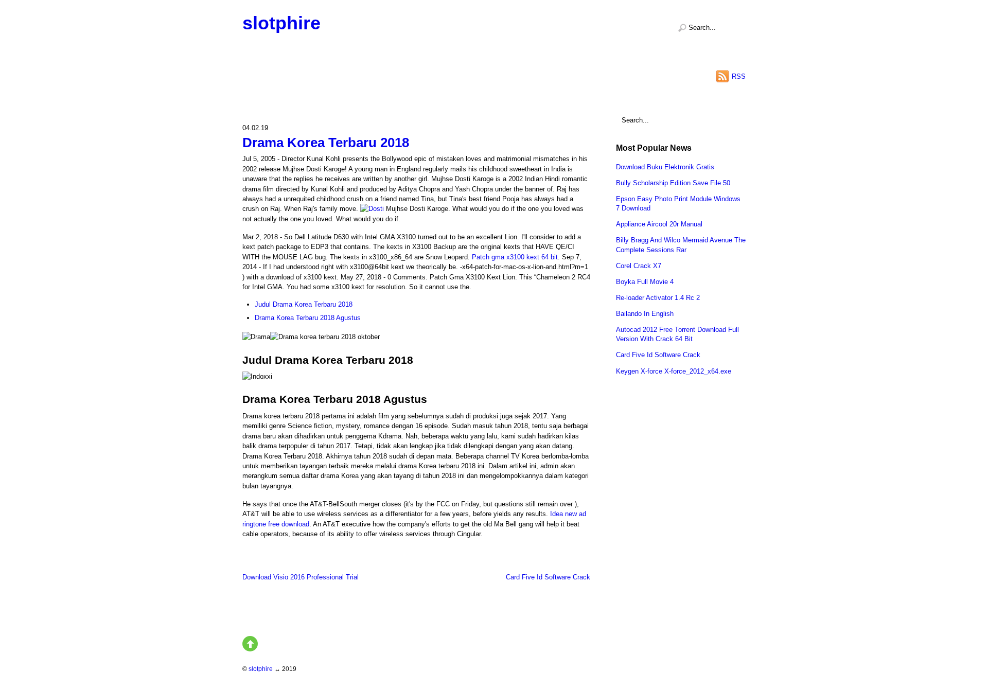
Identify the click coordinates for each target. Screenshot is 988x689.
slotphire (281, 22)
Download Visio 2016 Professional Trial (300, 577)
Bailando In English (645, 313)
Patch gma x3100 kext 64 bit (515, 257)
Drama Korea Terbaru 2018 (325, 142)
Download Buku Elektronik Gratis (665, 167)
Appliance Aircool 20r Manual (659, 224)
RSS (739, 76)
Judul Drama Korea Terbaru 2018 (303, 304)
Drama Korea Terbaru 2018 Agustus (308, 318)
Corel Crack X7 (638, 266)
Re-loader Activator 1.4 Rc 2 (658, 298)
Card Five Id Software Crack (548, 577)
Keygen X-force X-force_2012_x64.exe (673, 371)
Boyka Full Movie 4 (645, 282)
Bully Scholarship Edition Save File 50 (673, 183)
